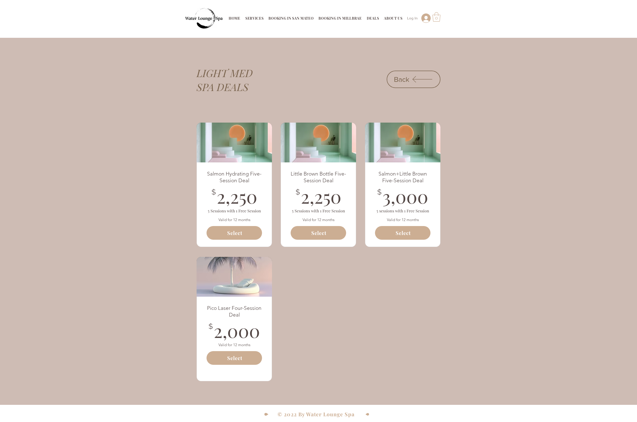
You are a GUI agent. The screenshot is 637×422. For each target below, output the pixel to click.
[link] (436, 17)
